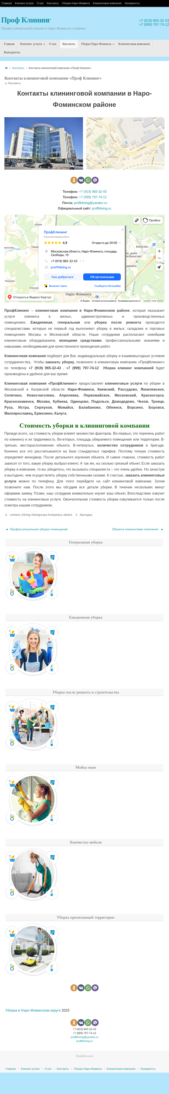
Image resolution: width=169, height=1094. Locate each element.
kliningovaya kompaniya (46, 514)
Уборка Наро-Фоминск (76, 3)
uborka (67, 514)
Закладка (85, 514)
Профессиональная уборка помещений (38, 529)
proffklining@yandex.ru (90, 203)
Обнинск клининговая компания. (136, 529)
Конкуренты (132, 3)
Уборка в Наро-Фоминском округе (33, 1010)
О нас (40, 3)
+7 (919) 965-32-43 (154, 20)
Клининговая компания (107, 3)
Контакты (53, 3)
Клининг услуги (24, 3)
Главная (7, 3)
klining (26, 514)
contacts (15, 514)
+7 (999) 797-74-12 (154, 24)
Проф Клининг (26, 20)
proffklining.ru (101, 208)
